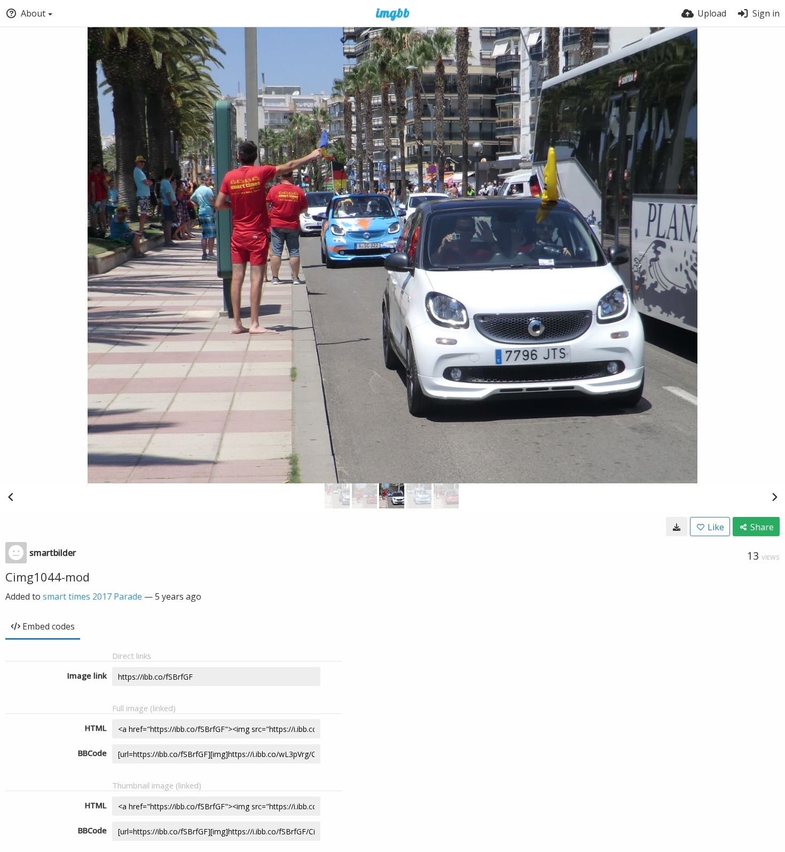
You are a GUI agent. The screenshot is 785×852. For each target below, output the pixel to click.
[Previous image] (10, 496)
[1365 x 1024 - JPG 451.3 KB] (676, 526)
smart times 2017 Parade (92, 596)
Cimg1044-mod (47, 577)
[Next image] (774, 496)
